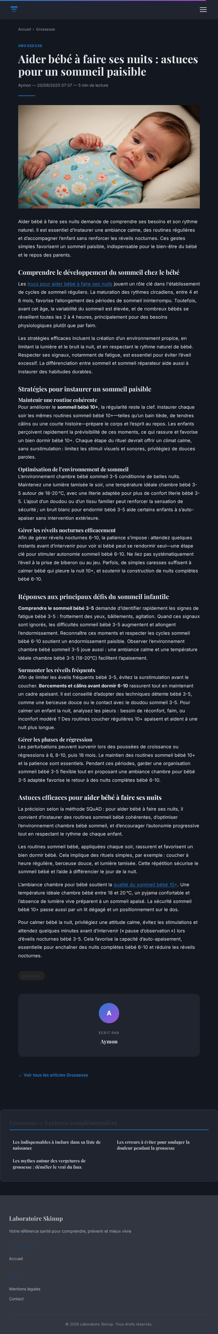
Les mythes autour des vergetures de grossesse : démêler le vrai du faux (49, 1163)
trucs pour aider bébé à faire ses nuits (70, 284)
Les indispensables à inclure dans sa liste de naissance (57, 1145)
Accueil (24, 29)
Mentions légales (24, 1288)
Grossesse (45, 29)
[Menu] (203, 9)
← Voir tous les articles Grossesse (53, 1075)
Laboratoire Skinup (36, 1218)
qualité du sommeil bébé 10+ (145, 884)
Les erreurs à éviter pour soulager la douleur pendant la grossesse (153, 1145)
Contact (16, 1298)
